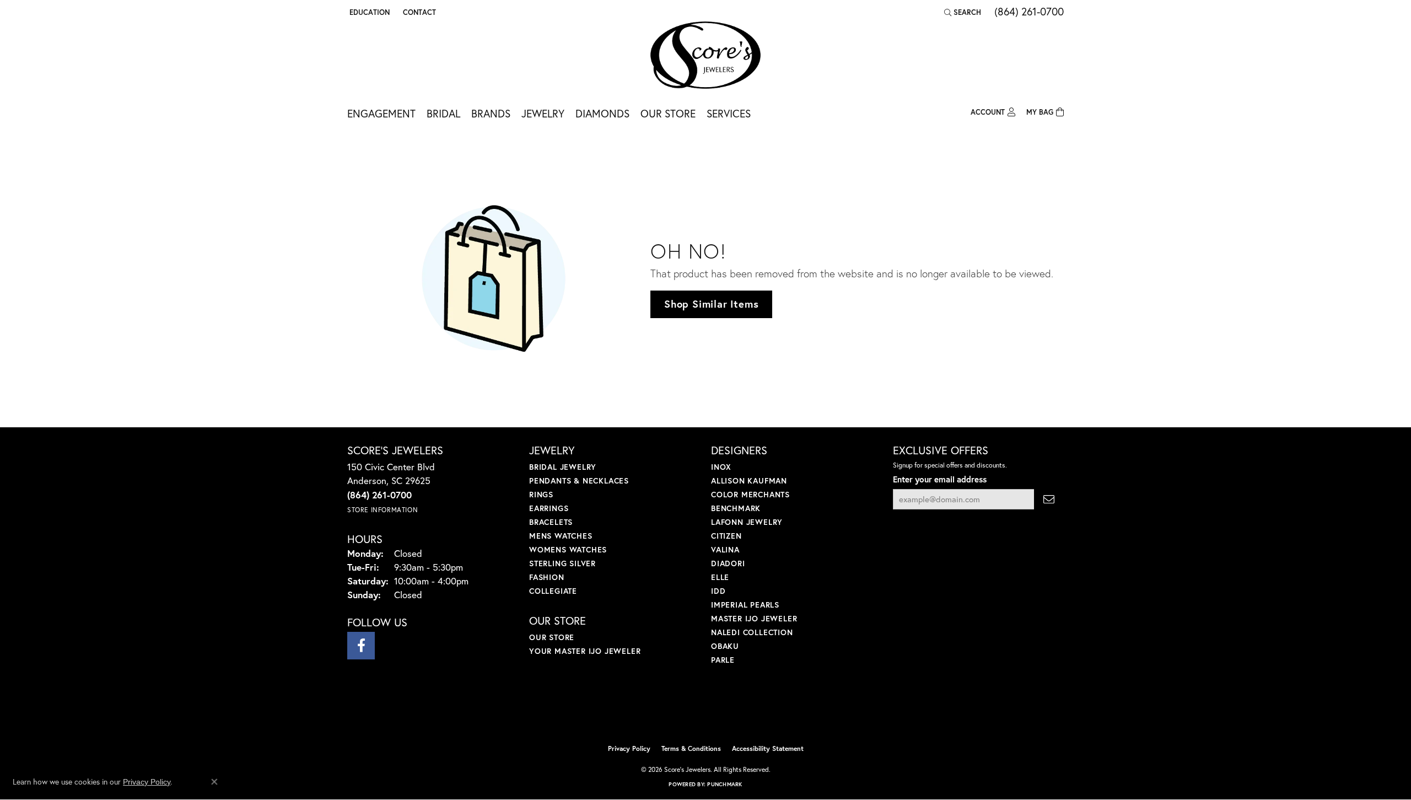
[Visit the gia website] (731, 710)
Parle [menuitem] (723, 659)
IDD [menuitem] (718, 591)
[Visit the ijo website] (678, 710)
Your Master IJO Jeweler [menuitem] (584, 651)
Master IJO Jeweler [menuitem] (754, 618)
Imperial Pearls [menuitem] (745, 604)
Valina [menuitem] (725, 549)
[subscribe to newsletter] (1049, 499)
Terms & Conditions (691, 748)
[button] (368, 12)
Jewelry (542, 113)
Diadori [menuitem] (728, 563)
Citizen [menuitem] (726, 535)
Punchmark (724, 784)
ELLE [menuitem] (720, 577)
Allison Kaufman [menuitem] (749, 480)
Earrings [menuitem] (548, 508)
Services (729, 113)
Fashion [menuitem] (546, 577)
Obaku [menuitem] (725, 646)
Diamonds (602, 113)
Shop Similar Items (711, 303)
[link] (418, 12)
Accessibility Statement (768, 748)
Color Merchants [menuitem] (750, 494)
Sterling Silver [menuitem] (562, 563)
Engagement (381, 113)
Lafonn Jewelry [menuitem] (747, 522)
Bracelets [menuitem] (551, 522)
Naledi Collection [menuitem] (752, 632)
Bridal (443, 113)
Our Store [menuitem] (551, 637)
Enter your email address (940, 479)
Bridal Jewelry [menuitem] (562, 466)
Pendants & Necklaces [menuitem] (579, 480)
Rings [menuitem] (541, 494)
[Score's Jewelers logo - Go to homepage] (705, 55)
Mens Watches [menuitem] (561, 535)
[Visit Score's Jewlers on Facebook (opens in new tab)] (361, 645)
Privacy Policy (629, 748)
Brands (490, 113)
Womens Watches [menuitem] (568, 549)
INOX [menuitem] (721, 466)
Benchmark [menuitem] (736, 508)
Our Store (668, 113)
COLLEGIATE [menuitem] (553, 591)
